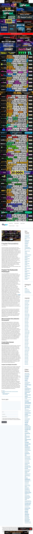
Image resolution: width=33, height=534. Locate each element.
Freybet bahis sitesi (28, 385)
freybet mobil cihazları (27, 460)
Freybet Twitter (22, 223)
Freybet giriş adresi (28, 430)
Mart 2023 (26, 337)
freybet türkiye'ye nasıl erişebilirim (27, 493)
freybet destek (26, 417)
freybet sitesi (27, 481)
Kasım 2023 (27, 326)
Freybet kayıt (27, 452)
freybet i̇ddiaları (26, 451)
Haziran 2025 (27, 304)
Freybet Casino (27, 409)
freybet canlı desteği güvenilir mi (28, 404)
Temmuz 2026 (27, 300)
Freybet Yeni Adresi (12, 225)
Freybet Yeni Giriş (28, 501)
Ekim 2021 (26, 361)
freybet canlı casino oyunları (28, 398)
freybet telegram (27, 487)
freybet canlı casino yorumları (28, 399)
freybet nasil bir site (27, 465)
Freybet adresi (26, 379)
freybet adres (27, 377)
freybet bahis (27, 383)
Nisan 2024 (26, 319)
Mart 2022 (26, 354)
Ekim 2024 (26, 311)
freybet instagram (28, 450)
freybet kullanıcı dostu (27, 456)
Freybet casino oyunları (28, 413)
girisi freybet (27, 516)
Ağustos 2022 (27, 347)
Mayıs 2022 (26, 351)
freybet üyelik (27, 508)
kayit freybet (27, 519)
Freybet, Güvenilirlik (5, 394)
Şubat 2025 (26, 307)
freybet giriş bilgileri (27, 432)
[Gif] (16, 93)
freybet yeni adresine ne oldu (28, 500)
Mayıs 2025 (26, 305)
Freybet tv (27, 488)
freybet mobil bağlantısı (28, 459)
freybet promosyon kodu (27, 476)
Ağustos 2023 (27, 330)
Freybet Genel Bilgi (27, 419)
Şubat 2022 (26, 355)
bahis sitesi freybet (27, 374)
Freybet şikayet (26, 510)
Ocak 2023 (26, 340)
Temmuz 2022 (27, 348)
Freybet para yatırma (27, 472)
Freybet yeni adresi (27, 499)
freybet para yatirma (27, 470)
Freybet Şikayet (16, 223)
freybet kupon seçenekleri (27, 457)
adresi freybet (27, 373)
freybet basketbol (26, 387)
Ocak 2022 (26, 357)
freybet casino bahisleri (28, 410)
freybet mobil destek (27, 461)
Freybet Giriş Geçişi (28, 254)
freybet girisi (4, 391)
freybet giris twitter (28, 426)
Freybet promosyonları (27, 478)
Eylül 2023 (26, 329)
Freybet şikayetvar (27, 513)
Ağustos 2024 (27, 314)
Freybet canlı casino (28, 395)
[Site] (16, 57)
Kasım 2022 (27, 343)
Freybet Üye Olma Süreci (6, 393)
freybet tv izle (27, 491)
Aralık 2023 (26, 325)
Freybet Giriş (11, 223)
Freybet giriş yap (27, 434)
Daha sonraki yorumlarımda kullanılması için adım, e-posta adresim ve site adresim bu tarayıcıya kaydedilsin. (11, 419)
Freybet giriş (28, 427)
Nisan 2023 (26, 336)
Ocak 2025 (26, 308)
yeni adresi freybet (28, 521)
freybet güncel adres (27, 438)
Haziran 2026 (27, 301)
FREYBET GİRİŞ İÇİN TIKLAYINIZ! (16, 33)
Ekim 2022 (26, 344)
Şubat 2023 (27, 339)
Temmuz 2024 (27, 315)
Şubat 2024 (27, 322)
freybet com (26, 416)
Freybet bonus (28, 388)
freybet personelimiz (9, 391)
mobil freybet (27, 520)
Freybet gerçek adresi (27, 422)
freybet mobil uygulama (27, 462)
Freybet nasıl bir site (28, 467)
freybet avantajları (27, 382)
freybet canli (27, 389)
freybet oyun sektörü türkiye (27, 469)
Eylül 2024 (26, 312)
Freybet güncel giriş (28, 443)
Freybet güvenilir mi (27, 446)
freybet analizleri (26, 381)
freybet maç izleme (27, 458)
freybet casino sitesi (28, 415)
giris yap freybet (27, 517)
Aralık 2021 (26, 358)
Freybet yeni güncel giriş (28, 503)
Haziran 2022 (27, 350)
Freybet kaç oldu (27, 454)
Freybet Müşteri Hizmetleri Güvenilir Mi (28, 248)
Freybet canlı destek (28, 401)
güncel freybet (27, 518)
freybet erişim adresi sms (27, 418)
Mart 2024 (26, 321)
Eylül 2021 (26, 362)
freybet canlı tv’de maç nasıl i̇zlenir (27, 408)
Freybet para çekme (28, 473)
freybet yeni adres (28, 497)
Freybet (17, 225)
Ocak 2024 (26, 323)
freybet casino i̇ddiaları (27, 411)
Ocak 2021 (26, 364)
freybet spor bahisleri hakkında (27, 486)
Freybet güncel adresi (28, 440)
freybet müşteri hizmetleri (27, 464)
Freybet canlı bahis (27, 393)
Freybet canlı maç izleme (27, 406)
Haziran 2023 (27, 333)
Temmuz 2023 (27, 332)
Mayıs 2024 (26, 318)
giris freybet (27, 515)
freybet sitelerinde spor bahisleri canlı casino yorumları (28, 480)
